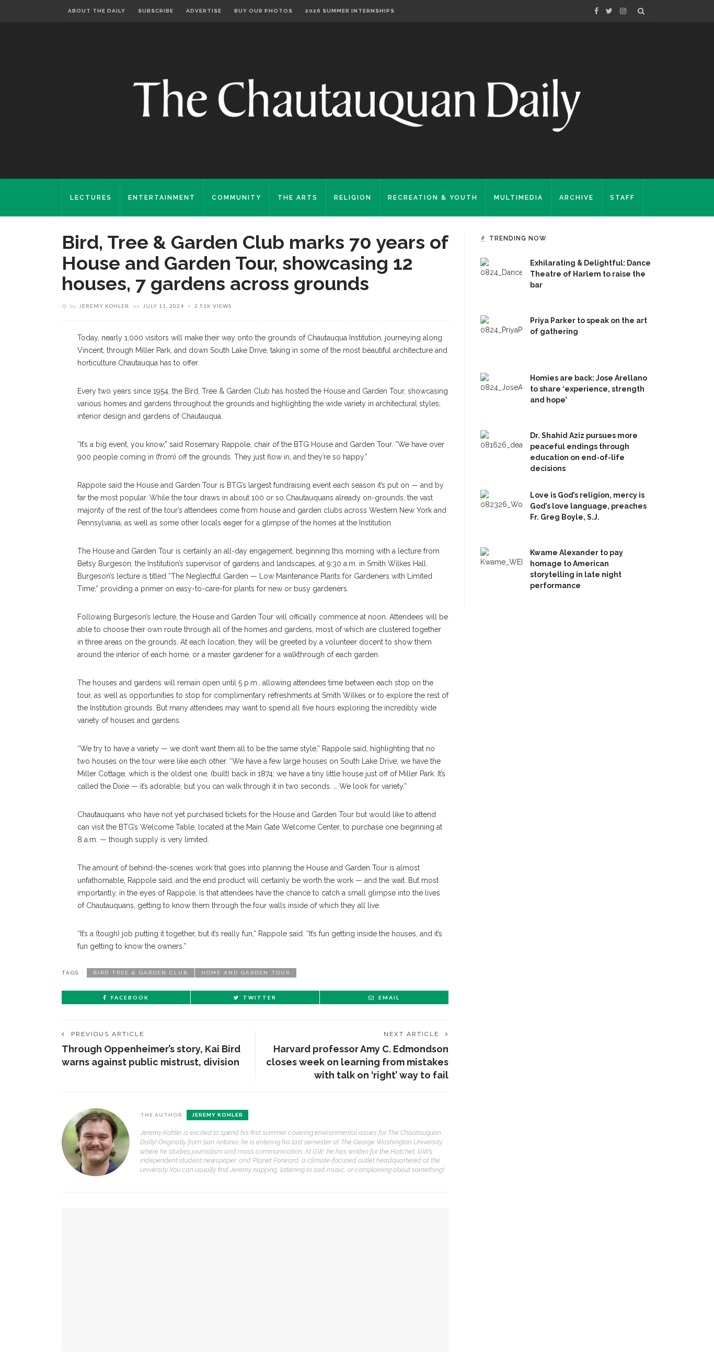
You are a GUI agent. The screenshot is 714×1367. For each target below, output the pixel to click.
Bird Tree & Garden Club (140, 972)
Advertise (204, 11)
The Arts (298, 197)
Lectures (91, 197)
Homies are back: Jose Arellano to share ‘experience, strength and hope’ (588, 389)
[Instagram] (623, 11)
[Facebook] (596, 11)
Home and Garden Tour (245, 972)
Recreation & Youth (433, 197)
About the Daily (96, 11)
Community (236, 197)
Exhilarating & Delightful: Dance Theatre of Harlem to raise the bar (590, 274)
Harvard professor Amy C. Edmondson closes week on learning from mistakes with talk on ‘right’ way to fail (357, 1062)
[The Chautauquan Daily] (357, 104)
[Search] (641, 11)
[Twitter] (609, 11)
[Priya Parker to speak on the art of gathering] (501, 335)
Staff (622, 197)
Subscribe (156, 11)
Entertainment (161, 197)
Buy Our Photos (263, 11)
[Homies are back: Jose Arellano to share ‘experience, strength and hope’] (501, 393)
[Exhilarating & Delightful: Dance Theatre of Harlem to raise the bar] (501, 278)
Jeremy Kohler (104, 306)
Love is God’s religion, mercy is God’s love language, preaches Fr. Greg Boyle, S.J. (588, 506)
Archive (576, 197)
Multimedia (518, 197)
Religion (353, 197)
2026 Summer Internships (350, 11)
